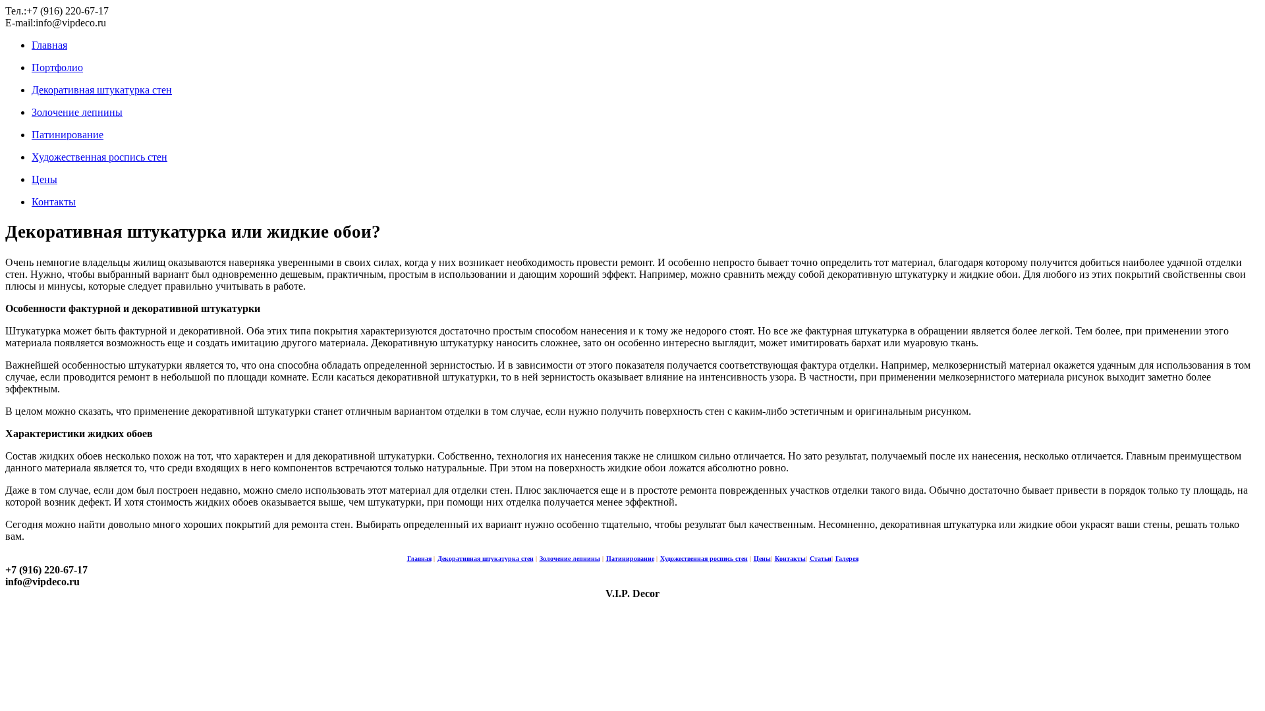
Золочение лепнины (77, 112)
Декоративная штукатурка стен (102, 89)
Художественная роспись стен (99, 157)
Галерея (846, 558)
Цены (44, 179)
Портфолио (57, 67)
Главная (49, 45)
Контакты (54, 201)
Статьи (820, 558)
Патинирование (67, 134)
